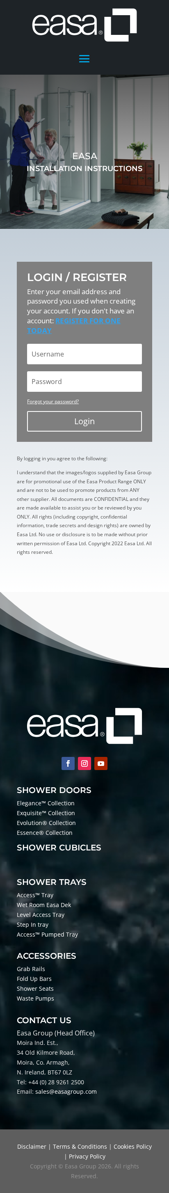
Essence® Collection (45, 832)
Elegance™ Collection (46, 803)
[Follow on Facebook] (68, 763)
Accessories (46, 956)
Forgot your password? (53, 401)
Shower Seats (35, 988)
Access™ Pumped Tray (47, 934)
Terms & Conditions (80, 1146)
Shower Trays (52, 882)
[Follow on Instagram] (84, 763)
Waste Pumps (35, 998)
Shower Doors (54, 790)
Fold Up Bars (34, 979)
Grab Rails (31, 969)
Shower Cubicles (59, 847)
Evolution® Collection (46, 823)
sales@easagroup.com (66, 1091)
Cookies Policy (133, 1146)
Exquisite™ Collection (46, 813)
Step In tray (32, 924)
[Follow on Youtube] (100, 763)
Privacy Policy (87, 1156)
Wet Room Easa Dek (44, 905)
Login (84, 421)
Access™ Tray (35, 895)
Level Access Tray (40, 915)
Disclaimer (31, 1146)
